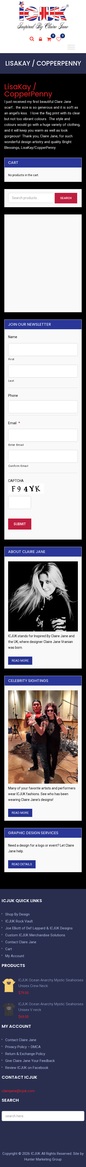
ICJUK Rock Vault (19, 921)
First (11, 359)
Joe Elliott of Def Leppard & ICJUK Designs (39, 928)
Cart (8, 949)
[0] (49, 39)
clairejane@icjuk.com (18, 1091)
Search (66, 198)
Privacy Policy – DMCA (23, 1047)
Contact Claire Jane (20, 942)
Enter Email (16, 445)
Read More (20, 660)
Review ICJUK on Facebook (26, 1068)
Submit (20, 524)
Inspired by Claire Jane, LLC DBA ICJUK (43, 15)
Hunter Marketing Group (43, 1159)
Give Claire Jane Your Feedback (30, 1061)
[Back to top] (71, 1152)
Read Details (22, 864)
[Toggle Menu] (71, 47)
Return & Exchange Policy (25, 1054)
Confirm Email (18, 466)
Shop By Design (17, 914)
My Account (14, 956)
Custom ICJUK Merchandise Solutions (35, 935)
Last (11, 380)
